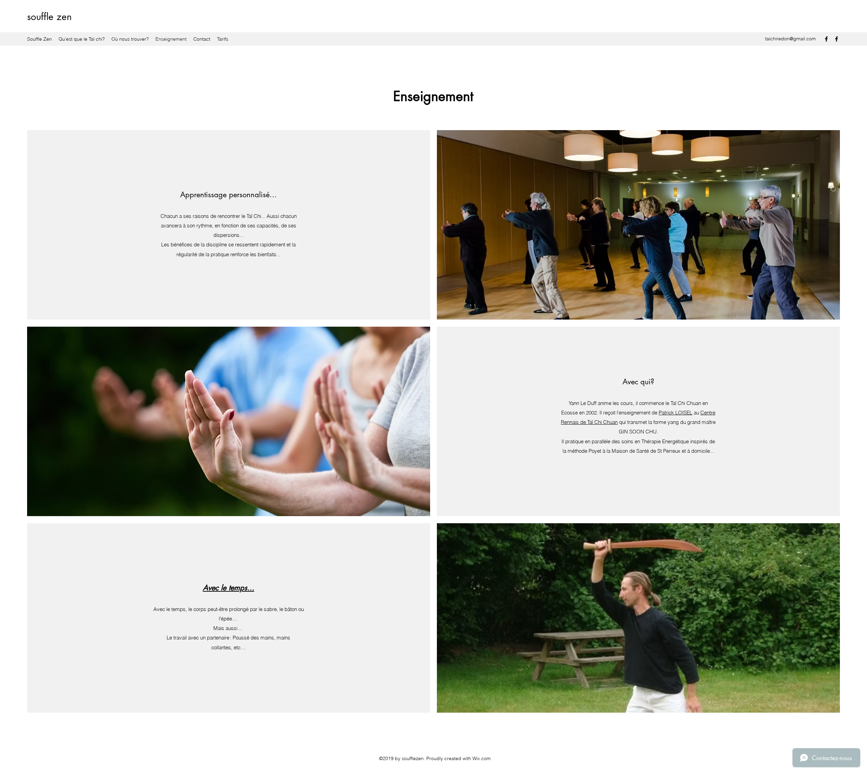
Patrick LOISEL (675, 412)
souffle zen (49, 17)
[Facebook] (826, 39)
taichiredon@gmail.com (790, 39)
